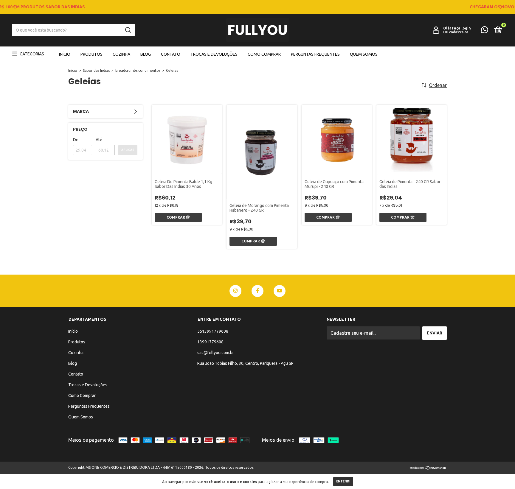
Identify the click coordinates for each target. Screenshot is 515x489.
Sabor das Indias (96, 70)
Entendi (343, 481)
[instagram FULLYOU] (235, 291)
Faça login (461, 28)
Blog (145, 54)
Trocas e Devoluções (214, 54)
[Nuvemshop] (428, 468)
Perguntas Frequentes (315, 54)
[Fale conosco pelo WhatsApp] (484, 31)
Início (64, 54)
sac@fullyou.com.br (215, 352)
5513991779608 (212, 331)
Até (99, 139)
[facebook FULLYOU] (257, 291)
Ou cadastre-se (456, 32)
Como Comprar (264, 54)
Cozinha (121, 54)
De (75, 139)
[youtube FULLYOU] (280, 291)
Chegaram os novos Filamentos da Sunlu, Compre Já (257, 6)
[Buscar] (128, 30)
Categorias (32, 54)
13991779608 (210, 342)
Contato (170, 54)
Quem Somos (364, 54)
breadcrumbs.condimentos (137, 70)
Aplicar (127, 150)
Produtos (91, 54)
